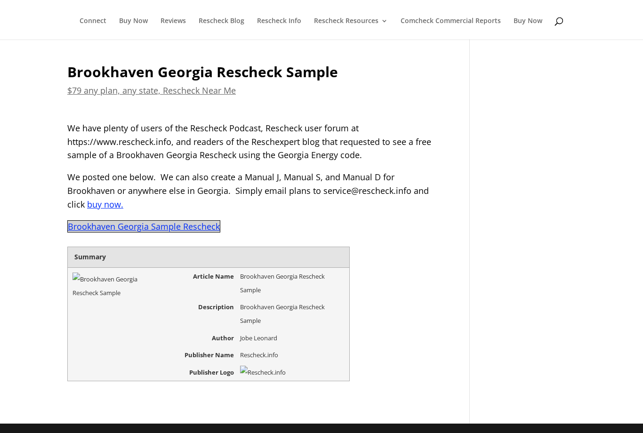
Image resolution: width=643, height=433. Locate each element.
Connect (93, 21)
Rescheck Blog (221, 21)
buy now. (105, 204)
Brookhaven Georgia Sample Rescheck (144, 226)
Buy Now (133, 21)
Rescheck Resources (346, 21)
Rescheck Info (279, 21)
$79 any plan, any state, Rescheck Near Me (151, 90)
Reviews (173, 21)
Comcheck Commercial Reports (451, 21)
